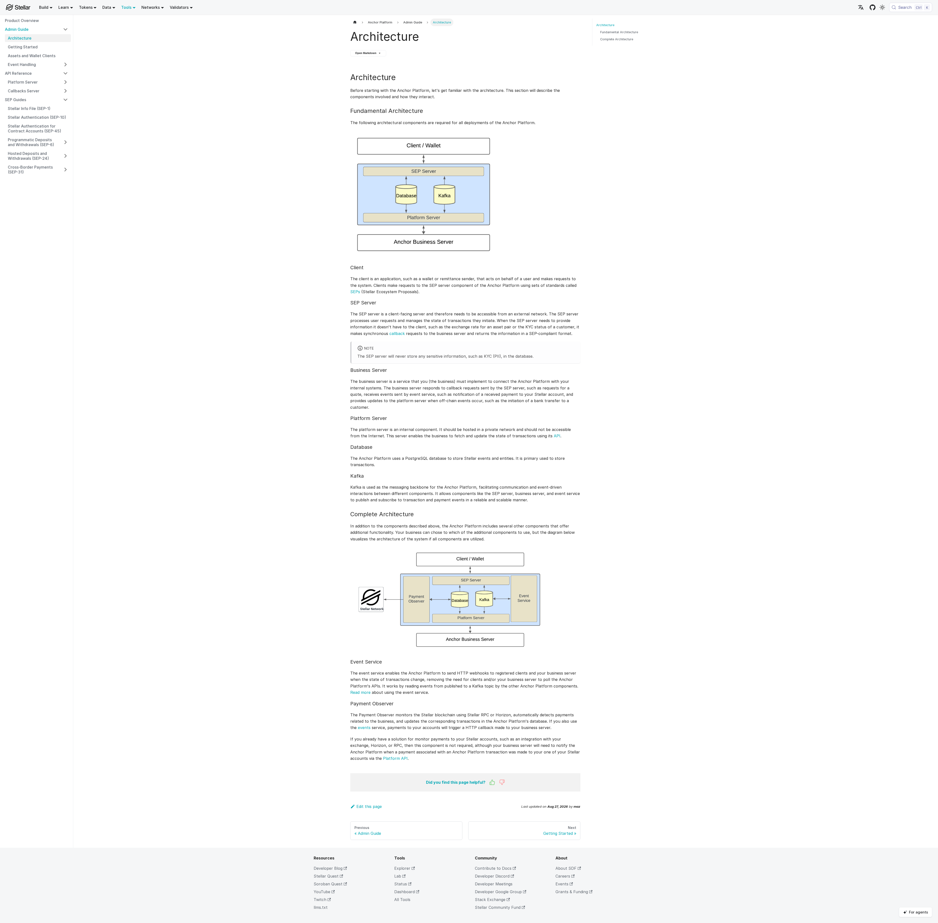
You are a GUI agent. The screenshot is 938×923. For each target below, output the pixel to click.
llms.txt (321, 907)
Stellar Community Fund (498, 907)
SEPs (355, 291)
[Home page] (355, 22)
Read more (360, 692)
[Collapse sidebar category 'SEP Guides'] (65, 100)
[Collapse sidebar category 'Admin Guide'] (65, 29)
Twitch (320, 899)
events (364, 727)
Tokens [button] (86, 7)
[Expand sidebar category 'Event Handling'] (65, 64)
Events (561, 883)
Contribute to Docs (493, 868)
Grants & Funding (571, 891)
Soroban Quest (328, 883)
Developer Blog (328, 868)
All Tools (402, 899)
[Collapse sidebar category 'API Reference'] (65, 73)
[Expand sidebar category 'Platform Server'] (65, 82)
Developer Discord (492, 876)
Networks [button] (150, 7)
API (557, 435)
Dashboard (404, 891)
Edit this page (369, 806)
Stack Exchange (490, 899)
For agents (918, 912)
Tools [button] (126, 7)
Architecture (605, 25)
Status (400, 883)
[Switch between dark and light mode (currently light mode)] (882, 7)
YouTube (322, 891)
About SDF (565, 868)
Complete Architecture (616, 39)
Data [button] (106, 7)
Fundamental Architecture (619, 32)
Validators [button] (179, 7)
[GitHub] (872, 7)
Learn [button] (63, 7)
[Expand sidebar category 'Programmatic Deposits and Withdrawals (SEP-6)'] (65, 142)
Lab (397, 876)
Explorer (402, 868)
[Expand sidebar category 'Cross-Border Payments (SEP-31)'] (65, 169)
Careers (562, 876)
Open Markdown (365, 53)
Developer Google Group (498, 891)
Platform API (395, 758)
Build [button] (43, 7)
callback (397, 333)
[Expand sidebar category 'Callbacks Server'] (65, 91)
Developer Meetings (493, 883)
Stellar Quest (326, 876)
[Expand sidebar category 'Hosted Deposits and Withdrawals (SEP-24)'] (65, 156)
